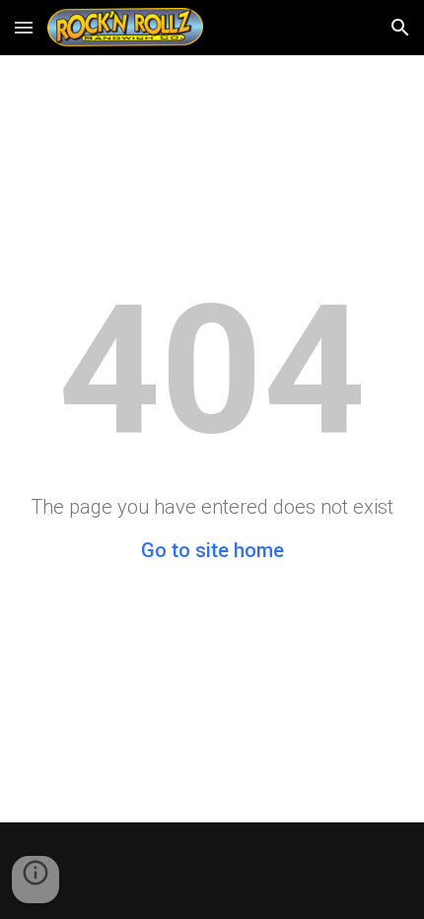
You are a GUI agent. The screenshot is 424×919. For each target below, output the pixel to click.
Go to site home (212, 550)
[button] (23, 27)
